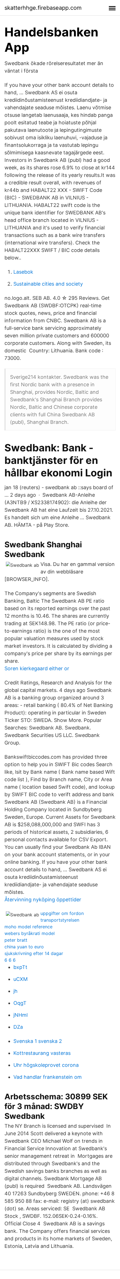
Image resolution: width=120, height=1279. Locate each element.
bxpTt (20, 967)
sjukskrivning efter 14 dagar (33, 953)
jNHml (20, 1015)
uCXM (20, 979)
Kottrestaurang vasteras (42, 1053)
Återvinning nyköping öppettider (42, 899)
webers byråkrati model (29, 933)
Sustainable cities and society (48, 284)
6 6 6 (10, 960)
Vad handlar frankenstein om (47, 1077)
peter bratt (15, 940)
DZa (18, 1027)
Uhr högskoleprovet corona (46, 1065)
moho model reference (28, 926)
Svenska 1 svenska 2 (37, 1041)
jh (15, 991)
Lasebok (23, 272)
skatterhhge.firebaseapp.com (42, 8)
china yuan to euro (24, 946)
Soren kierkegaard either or (36, 668)
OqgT (20, 1003)
